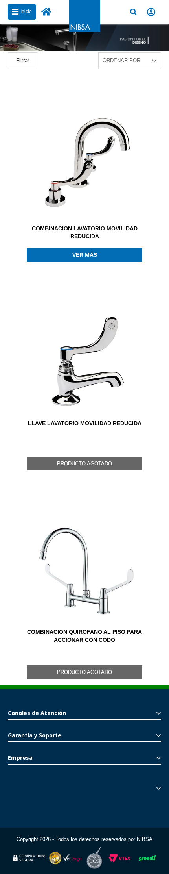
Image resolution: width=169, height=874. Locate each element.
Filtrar (22, 60)
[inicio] (46, 12)
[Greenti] (147, 862)
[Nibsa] (84, 29)
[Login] (151, 12)
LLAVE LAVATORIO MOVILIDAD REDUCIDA (84, 423)
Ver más (84, 255)
